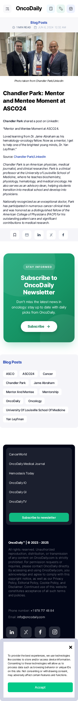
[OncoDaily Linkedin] (11, 632)
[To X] (51, 234)
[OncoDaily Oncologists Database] (61, 9)
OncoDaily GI (18, 492)
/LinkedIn (30, 156)
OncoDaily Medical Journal (27, 464)
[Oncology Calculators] (51, 9)
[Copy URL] (14, 234)
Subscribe (36, 326)
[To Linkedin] (39, 234)
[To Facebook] (63, 234)
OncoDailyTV (18, 501)
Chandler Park (16, 383)
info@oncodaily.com (31, 617)
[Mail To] (26, 234)
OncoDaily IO (18, 483)
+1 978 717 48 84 (42, 610)
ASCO (10, 374)
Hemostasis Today (21, 473)
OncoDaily (13, 401)
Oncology (35, 401)
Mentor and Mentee (20, 392)
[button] (70, 647)
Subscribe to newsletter (39, 517)
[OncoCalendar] (71, 9)
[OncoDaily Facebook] (40, 632)
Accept (40, 687)
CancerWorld (18, 454)
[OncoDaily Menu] (7, 9)
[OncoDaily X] (26, 632)
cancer (48, 374)
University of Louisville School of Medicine (35, 410)
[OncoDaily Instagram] (54, 632)
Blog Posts (39, 23)
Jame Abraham (44, 383)
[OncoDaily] (29, 8)
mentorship (50, 392)
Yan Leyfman (15, 419)
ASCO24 (28, 374)
